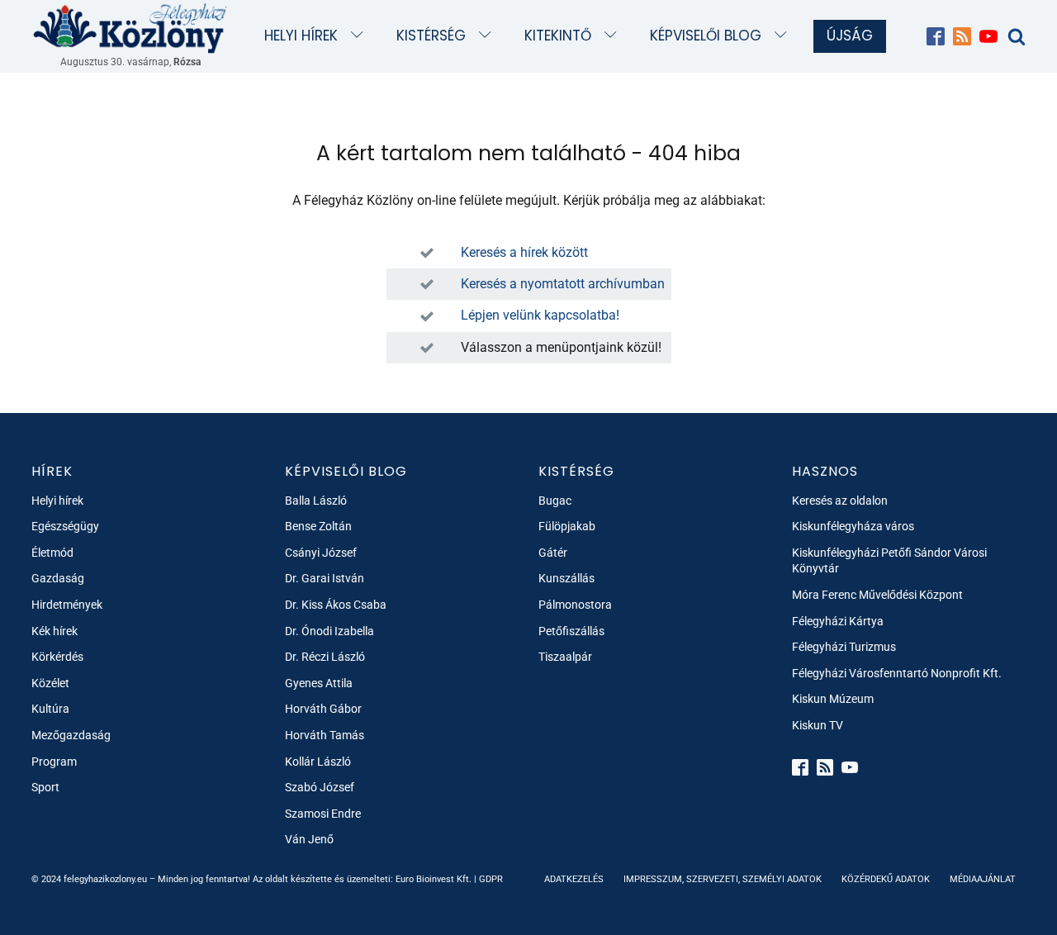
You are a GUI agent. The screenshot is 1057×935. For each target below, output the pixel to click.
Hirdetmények (66, 604)
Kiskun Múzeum (833, 698)
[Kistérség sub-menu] (488, 36)
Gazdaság (57, 578)
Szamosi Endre (323, 813)
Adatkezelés (574, 879)
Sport (45, 787)
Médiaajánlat (983, 879)
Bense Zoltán (318, 526)
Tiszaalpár (565, 656)
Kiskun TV (817, 725)
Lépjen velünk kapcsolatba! (540, 315)
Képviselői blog (705, 35)
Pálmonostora (575, 604)
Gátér (552, 552)
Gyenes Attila (319, 683)
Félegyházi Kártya (838, 621)
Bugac (554, 500)
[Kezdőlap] (130, 27)
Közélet (50, 683)
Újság (850, 35)
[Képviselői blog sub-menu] (784, 36)
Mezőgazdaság (71, 735)
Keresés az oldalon (840, 500)
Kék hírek (54, 631)
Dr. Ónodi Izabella (329, 631)
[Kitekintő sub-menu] (613, 36)
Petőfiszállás (571, 631)
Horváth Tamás (324, 735)
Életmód (52, 552)
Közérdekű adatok (885, 879)
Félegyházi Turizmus (844, 646)
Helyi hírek (301, 35)
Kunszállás (566, 578)
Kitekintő (557, 35)
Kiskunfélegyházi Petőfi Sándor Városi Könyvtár (889, 561)
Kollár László (318, 761)
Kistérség (431, 35)
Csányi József (321, 552)
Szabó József (319, 787)
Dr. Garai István (324, 578)
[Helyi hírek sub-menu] (360, 36)
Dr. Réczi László (325, 656)
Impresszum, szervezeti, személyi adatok (722, 879)
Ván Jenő (309, 839)
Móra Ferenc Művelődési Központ (877, 594)
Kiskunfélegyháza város (853, 526)
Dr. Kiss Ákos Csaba (335, 604)
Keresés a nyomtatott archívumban (563, 284)
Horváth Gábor (323, 708)
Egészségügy (65, 526)
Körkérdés (57, 656)
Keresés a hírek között (524, 252)
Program (54, 761)
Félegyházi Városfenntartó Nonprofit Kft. (897, 673)
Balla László (316, 500)
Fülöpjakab (566, 526)
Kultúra (50, 708)
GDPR (491, 879)
